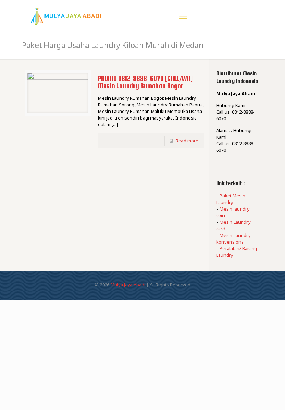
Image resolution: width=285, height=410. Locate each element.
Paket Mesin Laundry (230, 198)
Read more (187, 141)
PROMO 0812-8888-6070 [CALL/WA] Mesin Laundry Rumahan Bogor (145, 82)
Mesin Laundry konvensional (233, 238)
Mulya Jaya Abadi (128, 284)
